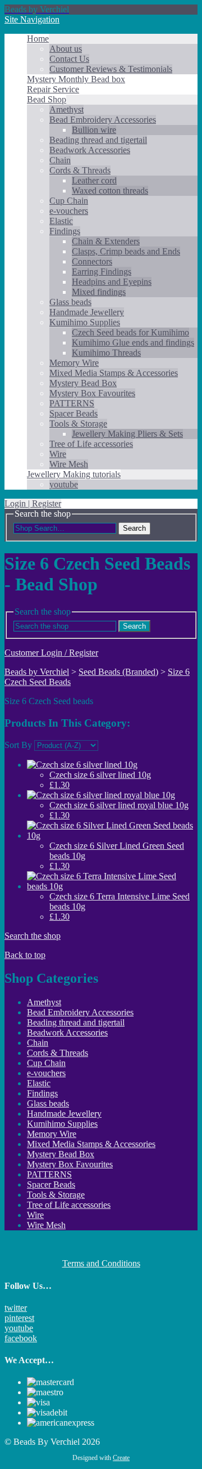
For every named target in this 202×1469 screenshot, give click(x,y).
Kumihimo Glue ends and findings (133, 342)
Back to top (24, 955)
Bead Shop (46, 99)
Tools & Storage (78, 423)
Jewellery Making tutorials (74, 474)
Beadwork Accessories (89, 150)
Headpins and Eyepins (112, 281)
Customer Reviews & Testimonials (110, 69)
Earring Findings (101, 271)
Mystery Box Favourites (92, 393)
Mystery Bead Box (83, 383)
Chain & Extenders (106, 241)
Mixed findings (99, 292)
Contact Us (69, 59)
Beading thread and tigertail (98, 140)
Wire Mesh (68, 464)
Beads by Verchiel (36, 672)
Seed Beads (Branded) (118, 672)
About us (65, 48)
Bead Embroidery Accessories (102, 119)
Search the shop (32, 935)
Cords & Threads (80, 170)
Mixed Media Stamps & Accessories (113, 373)
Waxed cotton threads (110, 190)
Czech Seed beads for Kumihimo (130, 332)
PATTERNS (71, 403)
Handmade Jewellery (86, 312)
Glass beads (70, 302)
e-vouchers (68, 211)
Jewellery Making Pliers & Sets (127, 433)
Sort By (18, 745)
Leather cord (94, 180)
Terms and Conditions (101, 1263)
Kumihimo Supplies (84, 322)
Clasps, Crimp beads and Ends (126, 251)
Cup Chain (68, 200)
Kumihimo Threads (106, 352)
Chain (60, 160)
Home (38, 38)
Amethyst (66, 109)
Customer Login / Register (51, 652)
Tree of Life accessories (91, 444)
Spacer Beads (73, 413)
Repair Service (53, 89)
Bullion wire (94, 130)
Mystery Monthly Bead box (76, 79)
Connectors (92, 261)
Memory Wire (74, 363)
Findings (64, 231)
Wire (57, 454)
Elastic (61, 221)
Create (121, 1458)
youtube (63, 484)
